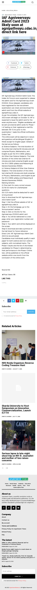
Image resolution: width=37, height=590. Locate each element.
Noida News (5, 546)
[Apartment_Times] (3, 15)
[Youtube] (18, 508)
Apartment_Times (10, 14)
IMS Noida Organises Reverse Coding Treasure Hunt (18, 364)
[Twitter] (13, 300)
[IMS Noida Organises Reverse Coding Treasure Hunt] (18, 345)
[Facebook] (9, 300)
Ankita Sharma (6, 369)
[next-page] (6, 468)
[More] (26, 300)
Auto (3, 561)
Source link (6, 270)
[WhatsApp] (21, 300)
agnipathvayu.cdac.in (10, 113)
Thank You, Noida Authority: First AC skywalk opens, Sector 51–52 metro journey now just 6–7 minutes (18, 557)
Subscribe (31, 311)
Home (3, 10)
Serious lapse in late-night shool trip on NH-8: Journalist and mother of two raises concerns (17, 457)
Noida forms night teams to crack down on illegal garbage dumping (16, 550)
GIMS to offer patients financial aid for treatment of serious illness (15, 543)
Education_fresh (12, 10)
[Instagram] (9, 508)
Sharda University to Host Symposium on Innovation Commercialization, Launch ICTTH (16, 409)
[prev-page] (3, 468)
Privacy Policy (18, 315)
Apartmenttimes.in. (15, 587)
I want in (17, 576)
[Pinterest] (17, 300)
